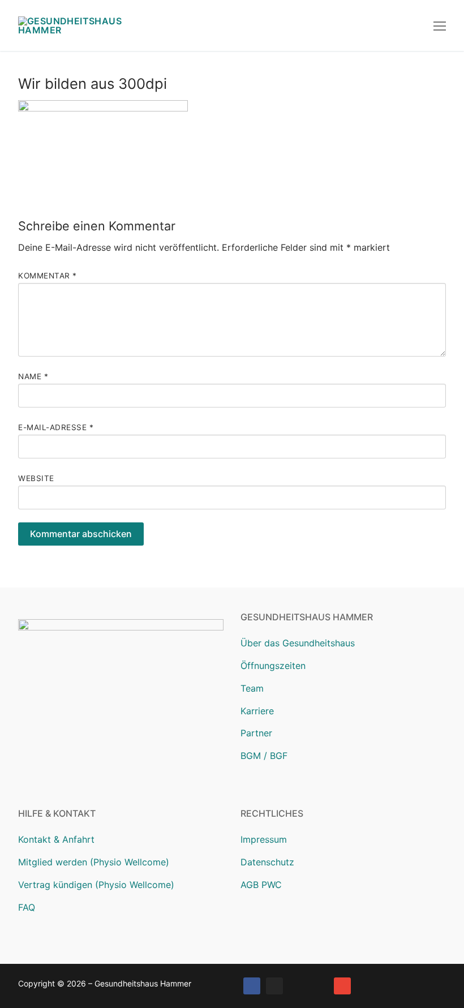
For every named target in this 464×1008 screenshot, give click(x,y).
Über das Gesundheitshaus (297, 643)
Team (252, 688)
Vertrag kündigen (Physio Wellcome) (96, 884)
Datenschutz (267, 862)
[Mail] (342, 985)
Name (33, 376)
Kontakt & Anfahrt (56, 839)
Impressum (263, 839)
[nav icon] (439, 25)
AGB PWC (261, 884)
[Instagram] (274, 985)
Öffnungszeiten (273, 665)
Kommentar (47, 275)
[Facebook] (251, 985)
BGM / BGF (263, 755)
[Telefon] (319, 985)
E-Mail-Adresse (55, 427)
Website (36, 478)
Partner (256, 733)
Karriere (257, 711)
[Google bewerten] (297, 985)
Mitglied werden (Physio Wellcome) (93, 862)
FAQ (26, 907)
